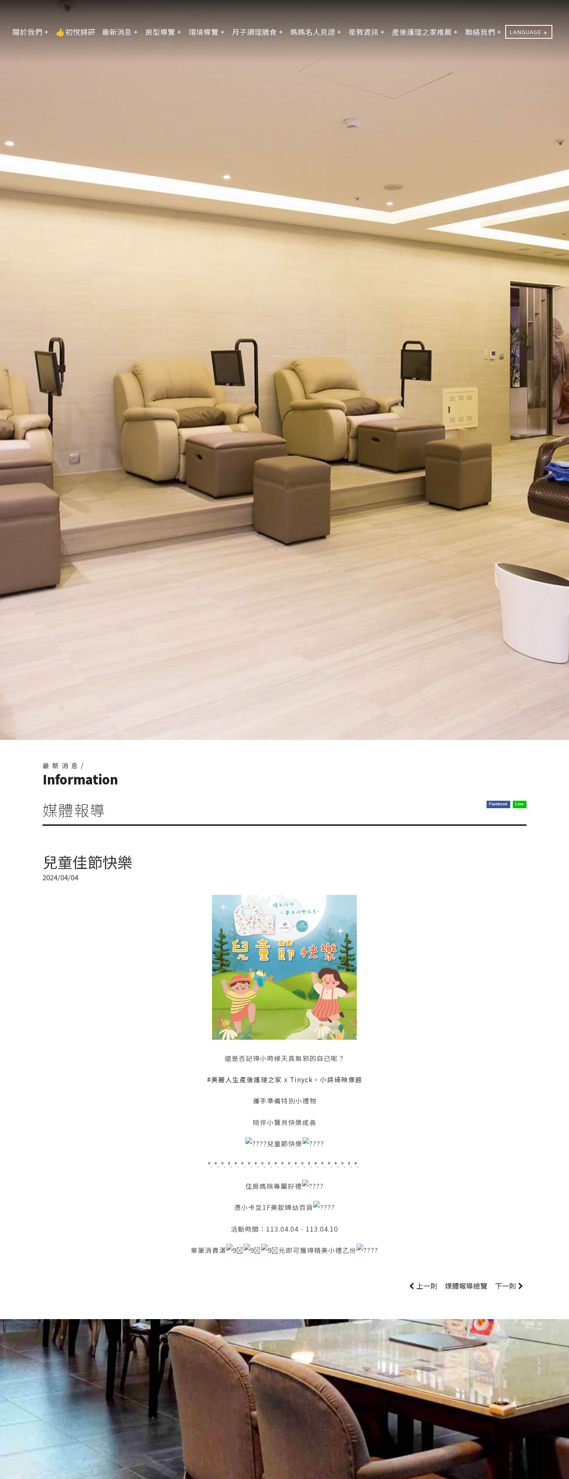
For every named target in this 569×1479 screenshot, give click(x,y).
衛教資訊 (364, 32)
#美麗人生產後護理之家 (244, 1079)
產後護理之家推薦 (422, 32)
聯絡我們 (480, 32)
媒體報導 (466, 1286)
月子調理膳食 (254, 32)
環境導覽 (204, 32)
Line (519, 804)
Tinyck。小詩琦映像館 (326, 1079)
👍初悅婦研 (75, 32)
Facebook (498, 804)
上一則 (426, 1286)
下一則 (505, 1286)
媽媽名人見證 (312, 32)
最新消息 (117, 32)
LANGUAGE (525, 32)
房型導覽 (160, 32)
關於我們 (27, 32)
